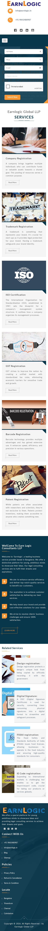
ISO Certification (16, 295)
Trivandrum (8, 903)
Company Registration (18, 158)
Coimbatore (8, 913)
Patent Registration (17, 499)
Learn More (9, 630)
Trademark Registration (19, 227)
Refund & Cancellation (13, 878)
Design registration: (28, 663)
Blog (5, 853)
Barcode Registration (18, 434)
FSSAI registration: (28, 735)
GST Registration (15, 366)
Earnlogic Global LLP (24, 927)
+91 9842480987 (23, 20)
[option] (24, 75)
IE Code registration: (29, 774)
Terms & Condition (11, 883)
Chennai (7, 908)
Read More (12, 182)
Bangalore (8, 898)
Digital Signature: (27, 696)
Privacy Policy (9, 873)
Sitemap (7, 858)
